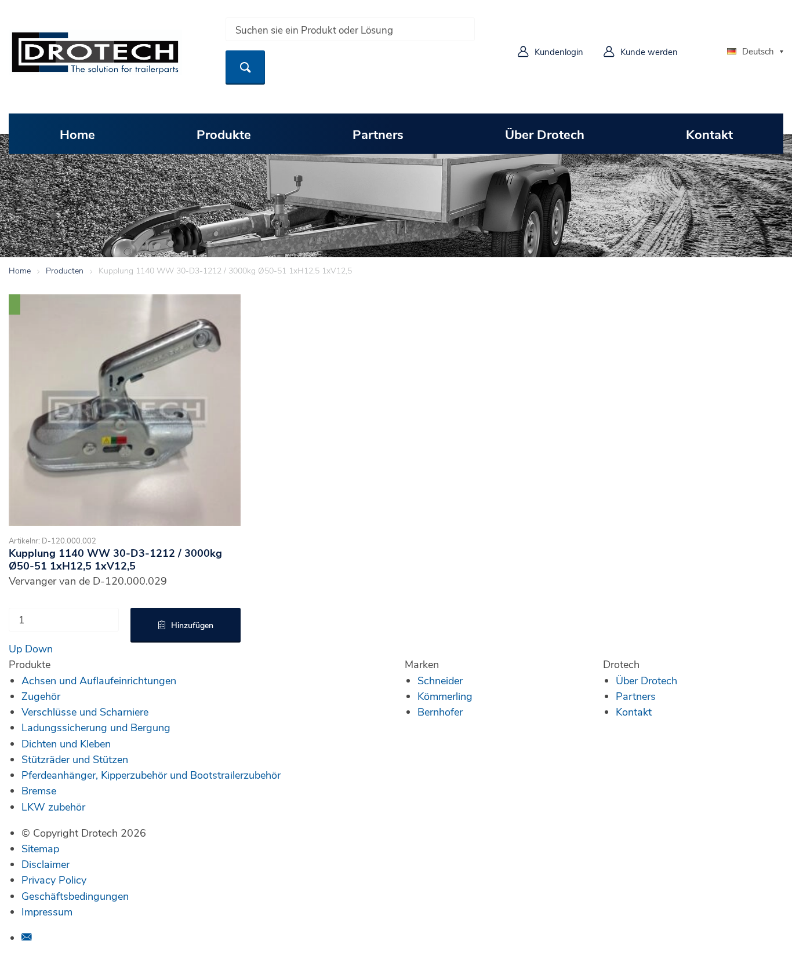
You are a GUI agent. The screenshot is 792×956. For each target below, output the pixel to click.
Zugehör (40, 696)
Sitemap (40, 848)
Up (15, 648)
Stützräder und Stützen (74, 759)
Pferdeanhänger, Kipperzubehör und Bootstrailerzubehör (151, 775)
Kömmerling (445, 696)
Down (39, 648)
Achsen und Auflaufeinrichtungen (98, 680)
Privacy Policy (53, 879)
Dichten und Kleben (66, 743)
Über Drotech (544, 134)
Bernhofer (440, 711)
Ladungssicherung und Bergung (95, 727)
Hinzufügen (192, 624)
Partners (378, 134)
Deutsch (758, 51)
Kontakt (709, 134)
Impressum (46, 911)
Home (77, 134)
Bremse (38, 790)
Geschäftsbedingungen (75, 896)
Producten (64, 270)
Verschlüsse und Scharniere (84, 711)
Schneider (440, 680)
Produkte (224, 134)
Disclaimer (45, 864)
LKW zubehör (53, 806)
